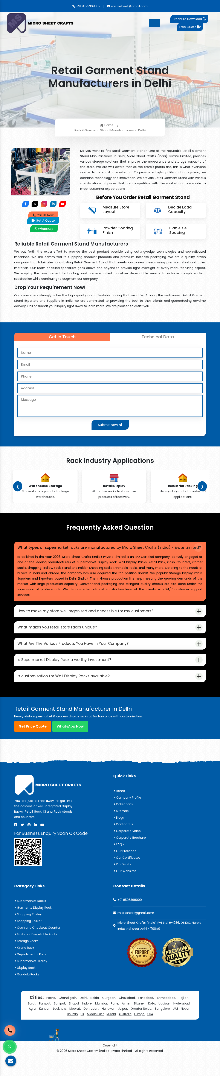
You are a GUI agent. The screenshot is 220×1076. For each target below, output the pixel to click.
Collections (124, 804)
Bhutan (72, 1014)
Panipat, (45, 1003)
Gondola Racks (27, 974)
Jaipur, (123, 1008)
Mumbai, (101, 1003)
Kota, (152, 1003)
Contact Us (124, 824)
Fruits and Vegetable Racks (36, 934)
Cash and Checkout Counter (38, 927)
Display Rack (25, 968)
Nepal (185, 1008)
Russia (111, 1014)
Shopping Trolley (29, 914)
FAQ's (119, 844)
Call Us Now (44, 215)
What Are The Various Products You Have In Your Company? (72, 643)
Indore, (87, 1003)
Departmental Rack (31, 954)
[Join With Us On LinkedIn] (53, 204)
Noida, (94, 998)
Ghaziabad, (127, 998)
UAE (175, 1008)
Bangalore (162, 1008)
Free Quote (188, 27)
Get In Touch (62, 337)
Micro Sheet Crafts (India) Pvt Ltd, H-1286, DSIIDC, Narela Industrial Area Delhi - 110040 (159, 926)
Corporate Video (128, 831)
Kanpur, (44, 1008)
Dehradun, (91, 1008)
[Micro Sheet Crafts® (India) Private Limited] (40, 22)
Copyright (110, 1045)
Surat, (32, 1003)
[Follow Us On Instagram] (44, 204)
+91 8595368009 (88, 6)
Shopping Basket (29, 921)
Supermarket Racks (31, 901)
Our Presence (125, 851)
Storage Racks (27, 941)
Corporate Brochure (130, 837)
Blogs (119, 817)
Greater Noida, (141, 1008)
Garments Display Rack (34, 907)
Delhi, (84, 998)
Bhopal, (74, 1003)
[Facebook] (15, 825)
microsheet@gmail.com (129, 6)
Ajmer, (126, 1003)
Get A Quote (45, 220)
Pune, (115, 1003)
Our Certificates (127, 857)
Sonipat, (60, 1003)
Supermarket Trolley (31, 961)
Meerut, (75, 1008)
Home (108, 125)
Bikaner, (139, 1003)
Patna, (51, 998)
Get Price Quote (33, 726)
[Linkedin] (35, 825)
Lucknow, (60, 1008)
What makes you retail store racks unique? (57, 627)
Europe (139, 1014)
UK (82, 1014)
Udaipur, (165, 1003)
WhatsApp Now (70, 726)
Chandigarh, (68, 998)
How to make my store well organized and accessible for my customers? (85, 611)
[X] (22, 825)
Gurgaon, (109, 998)
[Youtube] (42, 825)
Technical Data (158, 337)
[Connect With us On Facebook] (25, 204)
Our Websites (125, 871)
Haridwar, (108, 1008)
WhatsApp (45, 229)
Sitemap (122, 811)
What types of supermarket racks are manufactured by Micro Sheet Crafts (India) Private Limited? (109, 547)
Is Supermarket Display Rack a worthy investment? (64, 659)
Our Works (123, 864)
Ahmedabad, (166, 998)
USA (150, 1014)
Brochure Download (188, 19)
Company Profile (128, 797)
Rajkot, (183, 998)
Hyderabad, (181, 1003)
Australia (125, 1014)
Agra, (32, 1008)
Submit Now (108, 424)
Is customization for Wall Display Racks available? (63, 676)
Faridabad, (146, 998)
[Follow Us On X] (35, 204)
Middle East (95, 1014)
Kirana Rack (25, 947)
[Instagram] (29, 825)
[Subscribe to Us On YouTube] (62, 204)
